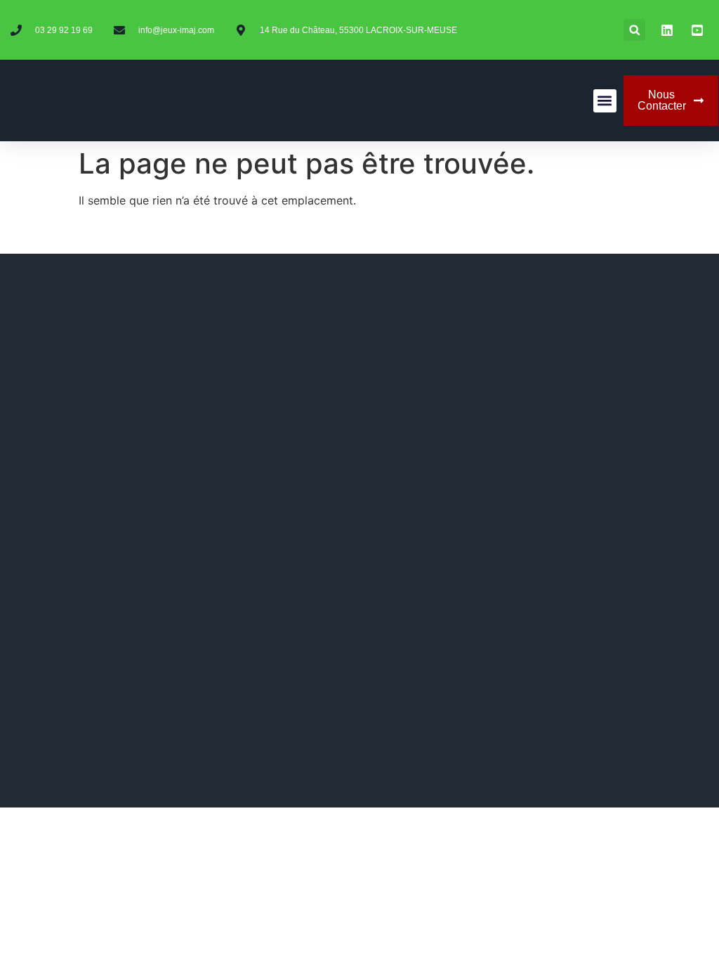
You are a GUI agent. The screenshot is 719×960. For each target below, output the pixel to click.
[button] (634, 30)
